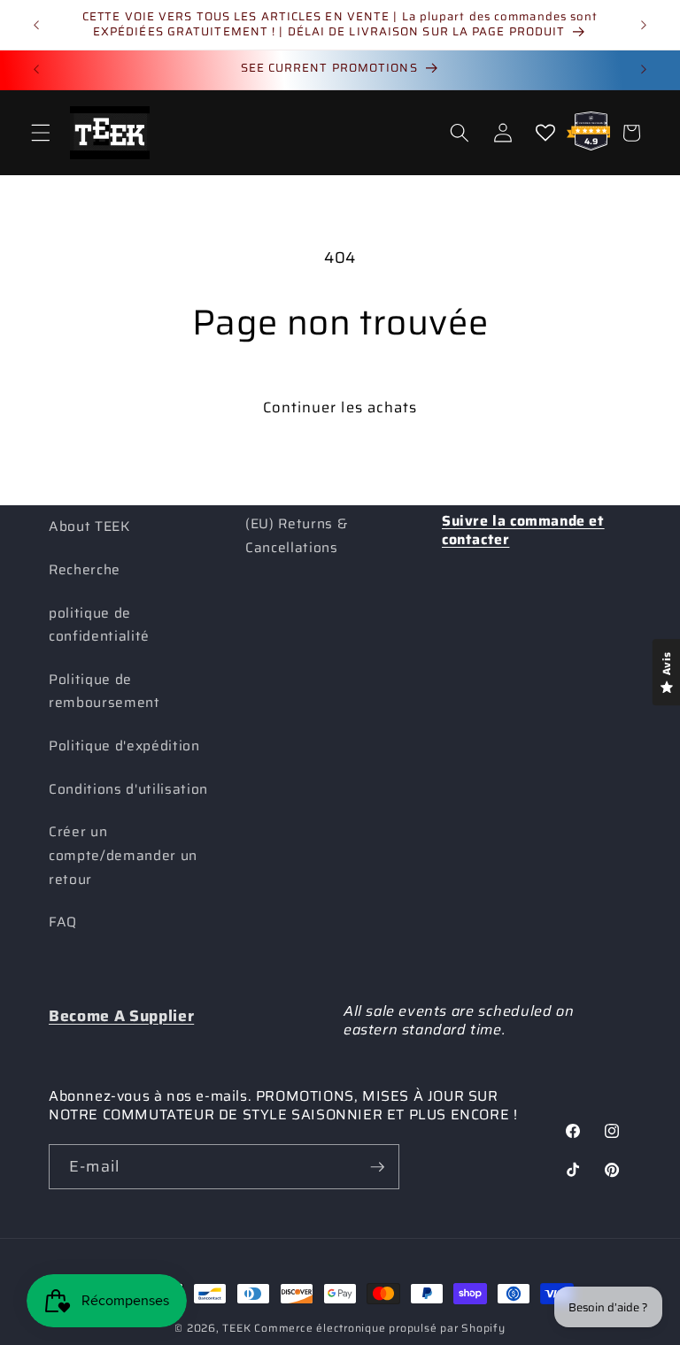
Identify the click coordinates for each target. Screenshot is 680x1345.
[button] (40, 132)
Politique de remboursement (104, 691)
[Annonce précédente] (36, 24)
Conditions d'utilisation (128, 789)
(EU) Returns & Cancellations (296, 535)
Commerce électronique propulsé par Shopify (379, 1327)
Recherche (84, 569)
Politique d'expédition (124, 746)
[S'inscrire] (377, 1167)
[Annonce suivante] (643, 24)
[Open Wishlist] (545, 132)
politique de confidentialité (99, 625)
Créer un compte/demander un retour (123, 855)
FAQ (63, 922)
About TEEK (89, 526)
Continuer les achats (340, 407)
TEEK (236, 1327)
